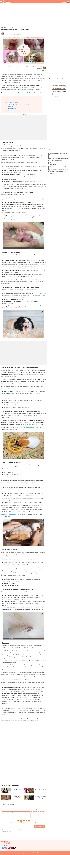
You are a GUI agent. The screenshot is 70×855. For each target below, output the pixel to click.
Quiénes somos (20, 852)
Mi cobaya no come (13, 393)
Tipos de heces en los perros (56, 160)
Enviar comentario (39, 827)
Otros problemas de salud (14, 25)
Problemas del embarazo (58, 94)
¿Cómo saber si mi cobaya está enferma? (29, 93)
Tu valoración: (14, 823)
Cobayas (43, 70)
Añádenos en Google (30, 67)
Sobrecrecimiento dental (11, 102)
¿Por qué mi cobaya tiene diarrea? (40, 790)
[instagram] (6, 848)
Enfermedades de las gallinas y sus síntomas (58, 172)
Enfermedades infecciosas (59, 83)
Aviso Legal (26, 852)
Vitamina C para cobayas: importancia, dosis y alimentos (28, 427)
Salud (8, 25)
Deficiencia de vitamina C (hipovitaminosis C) (17, 104)
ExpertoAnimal (3, 25)
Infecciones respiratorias (11, 106)
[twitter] (3, 848)
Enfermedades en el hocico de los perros (40, 797)
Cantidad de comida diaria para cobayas (25, 268)
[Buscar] (68, 2)
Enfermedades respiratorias (59, 86)
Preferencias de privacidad (46, 852)
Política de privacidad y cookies (35, 852)
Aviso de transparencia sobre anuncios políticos (10, 853)
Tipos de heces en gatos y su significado (59, 167)
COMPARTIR (64, 2)
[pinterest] (11, 848)
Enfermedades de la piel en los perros (58, 154)
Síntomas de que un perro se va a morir (59, 156)
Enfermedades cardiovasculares (59, 91)
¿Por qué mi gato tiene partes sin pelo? (59, 158)
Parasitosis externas (10, 109)
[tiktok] (14, 848)
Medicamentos (58, 97)
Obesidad (7, 111)
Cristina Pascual (9, 34)
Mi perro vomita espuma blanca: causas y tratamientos (59, 164)
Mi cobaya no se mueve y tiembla (16, 797)
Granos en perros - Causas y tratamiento (59, 169)
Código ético (23, 853)
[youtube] (9, 848)
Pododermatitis (9, 100)
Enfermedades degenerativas (58, 88)
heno (41, 293)
